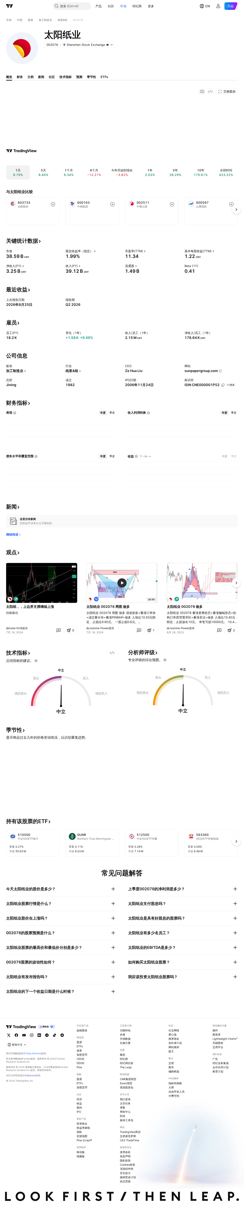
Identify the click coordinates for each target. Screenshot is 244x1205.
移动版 (81, 1152)
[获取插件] (210, 91)
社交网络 (174, 1030)
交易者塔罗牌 (128, 1136)
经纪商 (137, 6)
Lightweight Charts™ (225, 1038)
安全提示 (125, 1173)
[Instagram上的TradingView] (31, 1035)
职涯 (122, 1116)
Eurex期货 (126, 1083)
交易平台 (218, 1047)
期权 (79, 1131)
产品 (99, 6)
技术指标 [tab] (65, 77)
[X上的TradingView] (8, 1035)
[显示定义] (14, 251)
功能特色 (125, 1030)
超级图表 (82, 1030)
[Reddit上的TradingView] (62, 1035)
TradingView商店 (130, 1131)
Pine (79, 1067)
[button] (104, 6)
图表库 (217, 1034)
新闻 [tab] (41, 77)
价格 (122, 1034)
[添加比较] (53, 204)
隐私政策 (125, 1160)
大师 (171, 1087)
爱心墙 (173, 1034)
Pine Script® (84, 1140)
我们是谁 (125, 1099)
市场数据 (125, 1038)
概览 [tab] (9, 77)
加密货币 (82, 1054)
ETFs (80, 1046)
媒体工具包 (126, 1120)
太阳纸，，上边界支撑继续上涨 (30, 607)
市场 (123, 6)
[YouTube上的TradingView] (24, 1035)
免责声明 (125, 1156)
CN (207, 6)
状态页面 (125, 1181)
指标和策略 (175, 1083)
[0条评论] (58, 630)
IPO (79, 1111)
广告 (215, 1058)
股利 (79, 1107)
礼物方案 (125, 1042)
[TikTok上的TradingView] (54, 1035)
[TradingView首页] (9, 6)
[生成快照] (202, 91)
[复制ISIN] (223, 385)
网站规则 (174, 1047)
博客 (122, 1107)
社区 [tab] (52, 77)
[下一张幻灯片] (236, 582)
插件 (215, 1030)
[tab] (103, 412)
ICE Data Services (31, 1053)
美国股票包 (126, 1087)
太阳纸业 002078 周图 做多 (108, 607)
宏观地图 (82, 1136)
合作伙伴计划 (221, 1067)
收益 (79, 1103)
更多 (151, 6)
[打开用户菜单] (218, 6)
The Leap (126, 1067)
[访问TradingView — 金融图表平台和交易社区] (21, 150)
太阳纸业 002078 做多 (185, 607)
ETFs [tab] (104, 77)
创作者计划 (175, 1042)
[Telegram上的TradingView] (47, 1035)
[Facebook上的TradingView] (16, 1035)
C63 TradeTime (129, 1140)
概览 (122, 1054)
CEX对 (80, 1058)
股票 (79, 1042)
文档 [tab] (30, 77)
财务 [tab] (20, 77)
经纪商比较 (126, 1063)
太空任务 (125, 1103)
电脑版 (81, 1156)
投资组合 (82, 1123)
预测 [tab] (79, 77)
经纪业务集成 (221, 1063)
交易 (171, 1063)
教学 (171, 1067)
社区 (111, 6)
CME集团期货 (128, 1079)
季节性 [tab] (91, 77)
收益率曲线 (83, 1127)
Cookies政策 (127, 1164)
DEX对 (80, 1063)
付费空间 (174, 1095)
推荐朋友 (174, 1038)
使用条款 (125, 1152)
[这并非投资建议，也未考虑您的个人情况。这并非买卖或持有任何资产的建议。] (36, 660)
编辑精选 (174, 1071)
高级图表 (218, 1042)
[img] (107, 44)
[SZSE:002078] (10, 599)
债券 (79, 1050)
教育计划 (218, 1071)
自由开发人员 (177, 1091)
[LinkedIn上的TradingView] (39, 1035)
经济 (79, 1099)
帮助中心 (125, 1111)
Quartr (32, 1075)
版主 (171, 1051)
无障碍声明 (126, 1168)
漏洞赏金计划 (128, 1177)
